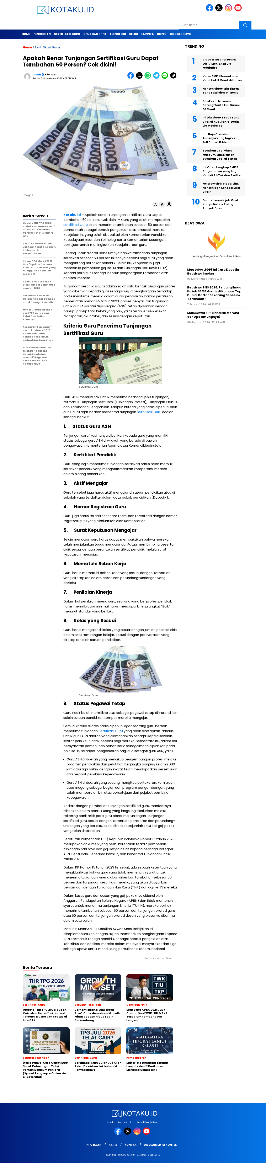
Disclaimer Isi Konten (160, 1145)
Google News (180, 34)
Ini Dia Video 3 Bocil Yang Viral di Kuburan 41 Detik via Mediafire (221, 122)
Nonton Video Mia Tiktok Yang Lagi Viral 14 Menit (221, 91)
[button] (155, 204)
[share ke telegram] (157, 77)
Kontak (130, 1145)
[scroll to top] (255, 1156)
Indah (37, 74)
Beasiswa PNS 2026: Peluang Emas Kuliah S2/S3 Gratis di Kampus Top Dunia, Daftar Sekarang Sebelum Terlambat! (214, 293)
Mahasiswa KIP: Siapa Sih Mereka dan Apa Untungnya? (213, 315)
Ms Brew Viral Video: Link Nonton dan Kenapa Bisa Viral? (221, 188)
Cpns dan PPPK (94, 34)
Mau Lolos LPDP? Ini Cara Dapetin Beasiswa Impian (213, 271)
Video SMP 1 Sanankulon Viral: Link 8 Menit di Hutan (222, 78)
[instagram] (229, 10)
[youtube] (238, 10)
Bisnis (161, 34)
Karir (113, 1145)
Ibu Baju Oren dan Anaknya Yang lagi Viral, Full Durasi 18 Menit (221, 138)
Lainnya (147, 34)
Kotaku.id (72, 214)
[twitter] (219, 10)
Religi (133, 34)
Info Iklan (93, 1145)
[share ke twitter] (140, 77)
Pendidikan (42, 34)
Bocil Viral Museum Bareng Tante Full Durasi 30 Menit (221, 105)
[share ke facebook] (131, 77)
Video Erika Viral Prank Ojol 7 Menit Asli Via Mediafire (219, 64)
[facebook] (210, 10)
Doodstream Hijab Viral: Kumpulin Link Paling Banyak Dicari (221, 204)
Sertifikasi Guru (67, 34)
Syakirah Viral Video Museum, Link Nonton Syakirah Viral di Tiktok (220, 155)
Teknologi (118, 34)
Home (26, 34)
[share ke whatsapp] (148, 77)
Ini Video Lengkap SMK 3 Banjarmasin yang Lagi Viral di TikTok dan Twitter (222, 171)
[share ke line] (165, 77)
